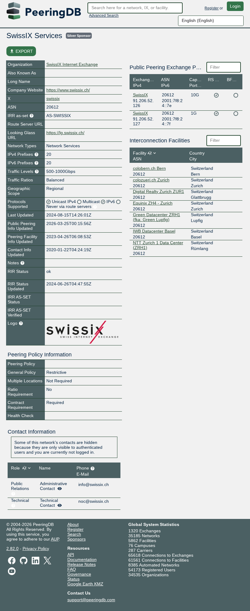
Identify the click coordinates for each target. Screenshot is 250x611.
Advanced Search (104, 15)
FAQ (71, 569)
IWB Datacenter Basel (154, 231)
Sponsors (76, 539)
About (73, 524)
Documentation (82, 559)
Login (235, 6)
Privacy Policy (36, 548)
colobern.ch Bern (149, 168)
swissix (53, 98)
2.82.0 (12, 548)
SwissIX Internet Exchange (72, 64)
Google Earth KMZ (85, 583)
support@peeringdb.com (91, 599)
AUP (55, 539)
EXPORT (21, 51)
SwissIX (140, 94)
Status (73, 579)
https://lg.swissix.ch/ (65, 132)
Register (212, 8)
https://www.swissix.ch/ (68, 90)
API (70, 554)
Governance (79, 574)
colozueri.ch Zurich (151, 179)
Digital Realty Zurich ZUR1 (158, 191)
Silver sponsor (79, 36)
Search (74, 534)
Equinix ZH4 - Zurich (153, 203)
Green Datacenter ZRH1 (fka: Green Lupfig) (156, 217)
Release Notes (81, 564)
